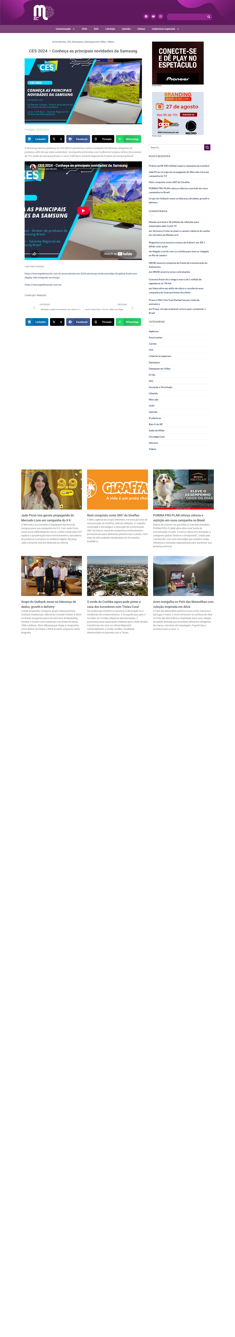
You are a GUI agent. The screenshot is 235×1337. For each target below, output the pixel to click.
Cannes (153, 343)
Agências (153, 331)
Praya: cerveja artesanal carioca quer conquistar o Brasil (177, 310)
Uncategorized (156, 436)
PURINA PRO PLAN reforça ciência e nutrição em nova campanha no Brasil (178, 190)
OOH (84, 28)
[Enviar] (207, 147)
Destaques (77, 41)
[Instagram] (160, 16)
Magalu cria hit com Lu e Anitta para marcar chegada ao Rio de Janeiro (179, 253)
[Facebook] (146, 16)
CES (69, 41)
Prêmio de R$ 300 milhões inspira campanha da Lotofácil (179, 165)
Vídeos (141, 28)
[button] (37, 139)
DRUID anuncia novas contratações (171, 271)
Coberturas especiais (163, 28)
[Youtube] (153, 16)
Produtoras (155, 418)
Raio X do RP (156, 424)
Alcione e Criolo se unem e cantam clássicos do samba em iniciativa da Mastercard (179, 232)
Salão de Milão (156, 430)
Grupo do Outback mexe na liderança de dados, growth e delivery (179, 200)
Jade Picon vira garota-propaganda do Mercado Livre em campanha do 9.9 (179, 173)
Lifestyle (110, 28)
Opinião (126, 28)
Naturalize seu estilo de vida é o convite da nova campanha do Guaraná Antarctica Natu (176, 290)
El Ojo (152, 374)
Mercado (153, 399)
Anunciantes (59, 41)
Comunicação (63, 28)
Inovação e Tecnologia (160, 387)
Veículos (153, 442)
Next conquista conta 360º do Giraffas (169, 182)
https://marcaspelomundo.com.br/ (43, 284)
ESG (96, 28)
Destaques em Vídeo (95, 41)
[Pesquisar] (209, 17)
